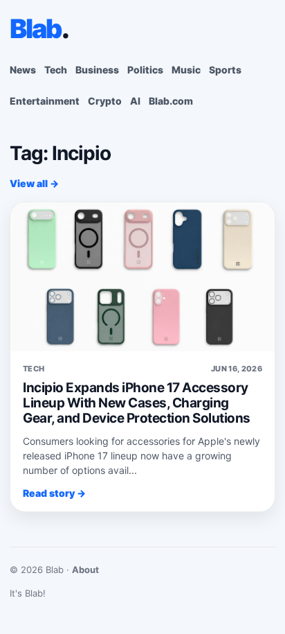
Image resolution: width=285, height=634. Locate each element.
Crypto (105, 101)
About (85, 569)
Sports (225, 70)
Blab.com (171, 101)
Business (97, 70)
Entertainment (45, 101)
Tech (55, 70)
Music (186, 70)
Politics (145, 70)
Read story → (54, 493)
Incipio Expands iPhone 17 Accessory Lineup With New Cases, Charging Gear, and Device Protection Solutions (136, 403)
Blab (39, 28)
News (23, 70)
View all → (34, 183)
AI (135, 101)
